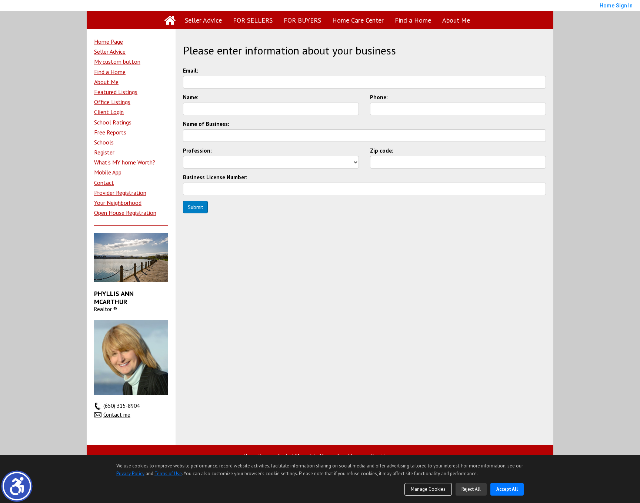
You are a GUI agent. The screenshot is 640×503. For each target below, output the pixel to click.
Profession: (197, 150)
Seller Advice (203, 20)
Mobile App (107, 172)
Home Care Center (358, 20)
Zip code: (381, 150)
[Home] (170, 20)
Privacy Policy (130, 473)
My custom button (117, 61)
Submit (195, 207)
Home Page (108, 41)
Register (104, 152)
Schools (104, 142)
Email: (190, 70)
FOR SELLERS (253, 20)
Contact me (116, 415)
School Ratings (112, 122)
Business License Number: (215, 177)
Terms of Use (168, 473)
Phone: (379, 97)
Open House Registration (125, 212)
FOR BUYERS (302, 20)
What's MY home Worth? (124, 162)
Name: (191, 97)
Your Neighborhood (117, 202)
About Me (456, 20)
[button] (17, 486)
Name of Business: (206, 124)
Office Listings (112, 102)
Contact (104, 182)
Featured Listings (115, 92)
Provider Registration (120, 192)
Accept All (507, 489)
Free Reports (110, 132)
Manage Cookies (428, 489)
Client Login (109, 112)
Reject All (471, 489)
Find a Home (413, 20)
